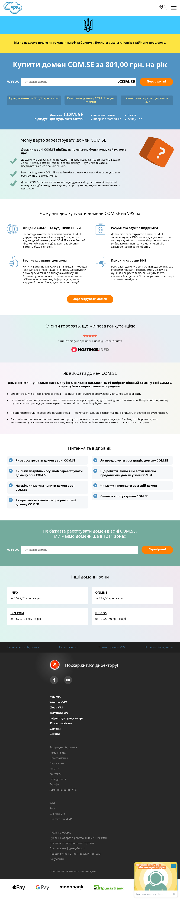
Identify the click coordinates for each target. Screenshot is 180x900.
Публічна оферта (60, 832)
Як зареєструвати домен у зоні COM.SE (45, 460)
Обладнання (58, 779)
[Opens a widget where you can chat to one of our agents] (156, 880)
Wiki (52, 803)
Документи (57, 859)
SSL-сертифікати (61, 723)
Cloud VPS (56, 707)
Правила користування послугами (72, 843)
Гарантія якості (68, 647)
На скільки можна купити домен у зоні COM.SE (46, 488)
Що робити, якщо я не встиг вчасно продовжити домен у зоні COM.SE (128, 473)
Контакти (56, 773)
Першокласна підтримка (23, 647)
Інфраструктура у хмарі (66, 718)
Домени (55, 728)
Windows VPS (58, 702)
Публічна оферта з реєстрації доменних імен (78, 837)
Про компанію (59, 758)
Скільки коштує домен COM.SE (124, 496)
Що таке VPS (57, 813)
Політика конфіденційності (67, 848)
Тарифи (54, 784)
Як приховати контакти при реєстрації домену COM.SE (46, 502)
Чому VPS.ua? (58, 752)
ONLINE (101, 592)
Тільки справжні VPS (111, 647)
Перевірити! (156, 81)
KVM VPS (55, 697)
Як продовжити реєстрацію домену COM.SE (134, 460)
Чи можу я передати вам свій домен (128, 486)
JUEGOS (101, 613)
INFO (14, 592)
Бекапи (55, 734)
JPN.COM (17, 613)
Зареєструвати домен (90, 299)
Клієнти (54, 768)
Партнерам (57, 763)
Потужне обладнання (159, 647)
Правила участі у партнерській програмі (75, 853)
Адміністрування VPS (63, 789)
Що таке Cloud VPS (61, 819)
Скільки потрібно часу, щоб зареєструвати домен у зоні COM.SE (49, 473)
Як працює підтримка (63, 747)
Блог (52, 808)
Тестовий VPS (59, 712)
